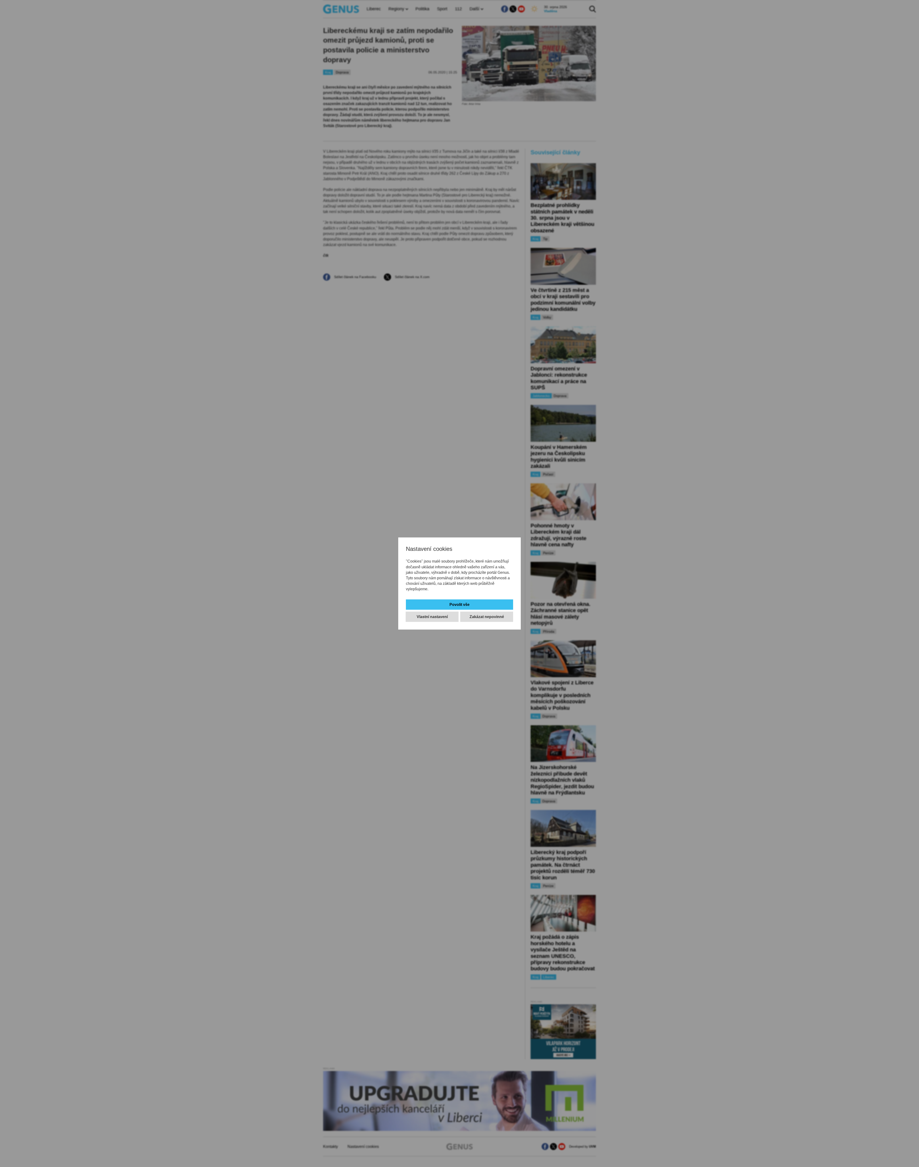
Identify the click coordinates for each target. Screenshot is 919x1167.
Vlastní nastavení (432, 617)
